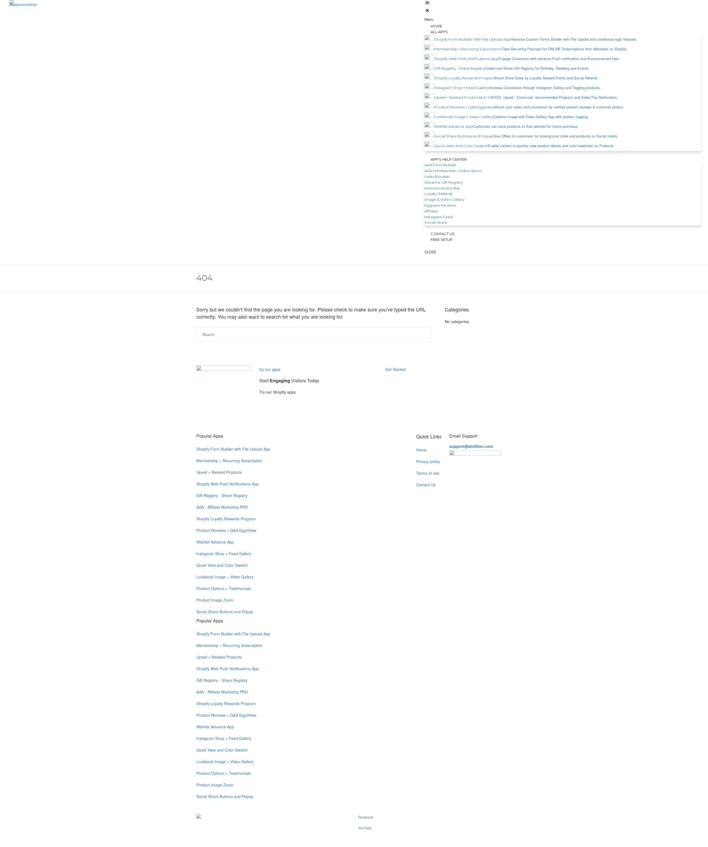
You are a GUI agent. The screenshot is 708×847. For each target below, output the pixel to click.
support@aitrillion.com (471, 446)
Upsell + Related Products (219, 472)
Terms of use (427, 473)
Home (421, 450)
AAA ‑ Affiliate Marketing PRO (222, 507)
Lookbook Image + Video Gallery (225, 577)
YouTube (364, 827)
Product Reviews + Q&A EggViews (226, 530)
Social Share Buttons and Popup (224, 611)
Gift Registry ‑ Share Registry (222, 495)
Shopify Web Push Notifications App (227, 484)
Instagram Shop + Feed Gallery (223, 553)
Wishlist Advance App (215, 542)
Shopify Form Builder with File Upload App (233, 449)
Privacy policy (428, 461)
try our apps (269, 369)
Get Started (396, 369)
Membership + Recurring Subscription (229, 460)
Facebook (365, 817)
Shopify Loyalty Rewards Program (226, 518)
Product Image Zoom (214, 600)
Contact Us (426, 484)
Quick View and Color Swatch (222, 565)
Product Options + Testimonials (223, 588)
